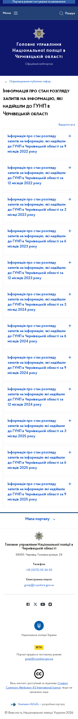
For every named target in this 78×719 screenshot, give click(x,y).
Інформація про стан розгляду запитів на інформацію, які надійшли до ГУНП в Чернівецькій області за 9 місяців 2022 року (37, 144)
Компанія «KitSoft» (28, 704)
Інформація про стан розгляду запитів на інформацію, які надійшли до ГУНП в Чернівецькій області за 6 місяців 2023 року (37, 238)
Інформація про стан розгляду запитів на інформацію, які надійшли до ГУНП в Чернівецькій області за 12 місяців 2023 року (37, 270)
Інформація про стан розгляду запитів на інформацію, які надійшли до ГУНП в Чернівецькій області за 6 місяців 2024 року (37, 333)
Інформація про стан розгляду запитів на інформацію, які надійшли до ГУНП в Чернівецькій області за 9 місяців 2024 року (37, 365)
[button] (39, 519)
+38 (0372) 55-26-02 (39, 570)
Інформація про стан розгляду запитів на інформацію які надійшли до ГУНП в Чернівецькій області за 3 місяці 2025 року (37, 428)
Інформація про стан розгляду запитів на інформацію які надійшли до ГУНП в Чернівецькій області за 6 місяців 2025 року (37, 460)
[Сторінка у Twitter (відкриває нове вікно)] (35, 604)
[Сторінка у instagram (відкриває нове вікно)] (50, 604)
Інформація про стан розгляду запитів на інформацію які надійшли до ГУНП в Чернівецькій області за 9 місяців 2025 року (37, 491)
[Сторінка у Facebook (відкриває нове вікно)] (28, 604)
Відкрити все (67, 124)
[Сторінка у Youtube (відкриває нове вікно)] (43, 604)
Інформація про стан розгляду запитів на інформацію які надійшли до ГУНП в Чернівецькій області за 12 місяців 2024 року (36, 397)
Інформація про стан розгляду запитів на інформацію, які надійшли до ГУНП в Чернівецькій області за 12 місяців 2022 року (37, 175)
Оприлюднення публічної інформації (31, 81)
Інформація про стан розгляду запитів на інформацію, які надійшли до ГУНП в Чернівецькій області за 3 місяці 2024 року (37, 302)
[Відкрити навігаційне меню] (16, 13)
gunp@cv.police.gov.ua (39, 585)
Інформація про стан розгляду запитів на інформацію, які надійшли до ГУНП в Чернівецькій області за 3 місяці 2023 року (37, 207)
